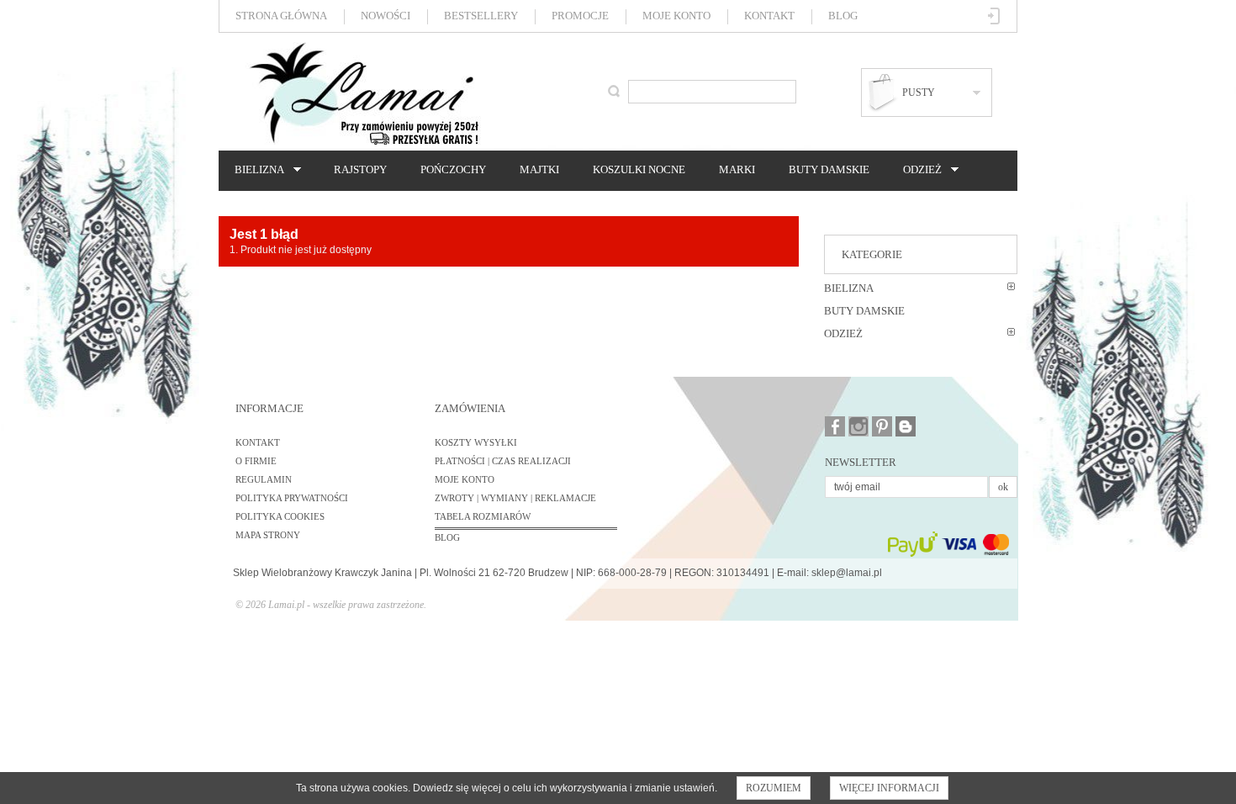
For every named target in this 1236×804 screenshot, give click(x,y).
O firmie (256, 461)
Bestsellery (481, 15)
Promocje (580, 15)
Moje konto (676, 15)
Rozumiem (773, 788)
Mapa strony (267, 535)
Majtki (539, 169)
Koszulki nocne (639, 169)
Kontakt (769, 15)
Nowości (385, 15)
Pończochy (453, 169)
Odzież (918, 170)
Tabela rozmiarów (483, 516)
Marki (737, 169)
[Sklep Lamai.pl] (363, 93)
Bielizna (255, 170)
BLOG (447, 537)
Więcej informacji (889, 788)
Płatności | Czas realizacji (503, 461)
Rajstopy (360, 169)
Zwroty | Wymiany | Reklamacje (515, 498)
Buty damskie (829, 169)
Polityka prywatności (291, 498)
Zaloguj (994, 16)
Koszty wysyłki (476, 442)
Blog (843, 15)
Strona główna (281, 15)
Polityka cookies (280, 516)
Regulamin (263, 479)
